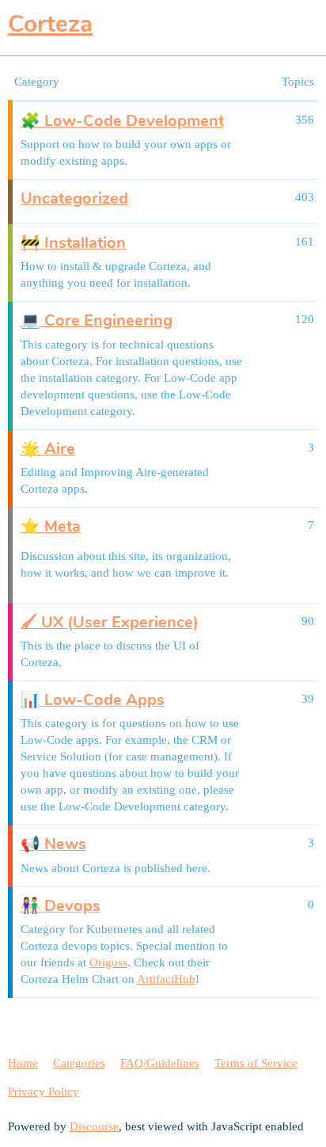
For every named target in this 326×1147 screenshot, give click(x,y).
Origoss (108, 962)
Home (23, 1063)
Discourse (94, 1126)
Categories (79, 1063)
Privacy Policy (43, 1091)
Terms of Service (256, 1063)
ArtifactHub (166, 979)
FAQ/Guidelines (159, 1063)
